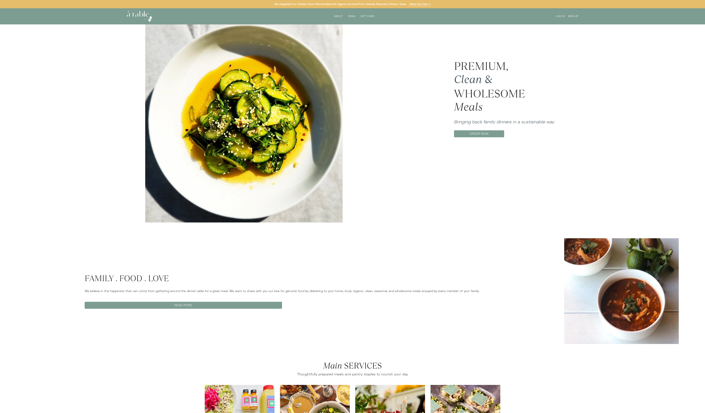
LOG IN (560, 16)
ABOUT (338, 16)
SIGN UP (573, 16)
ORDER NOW (479, 133)
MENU (351, 16)
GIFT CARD (367, 16)
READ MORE (183, 305)
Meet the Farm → (420, 4)
